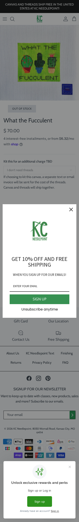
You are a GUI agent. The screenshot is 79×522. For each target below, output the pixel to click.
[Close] (71, 209)
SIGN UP (40, 299)
